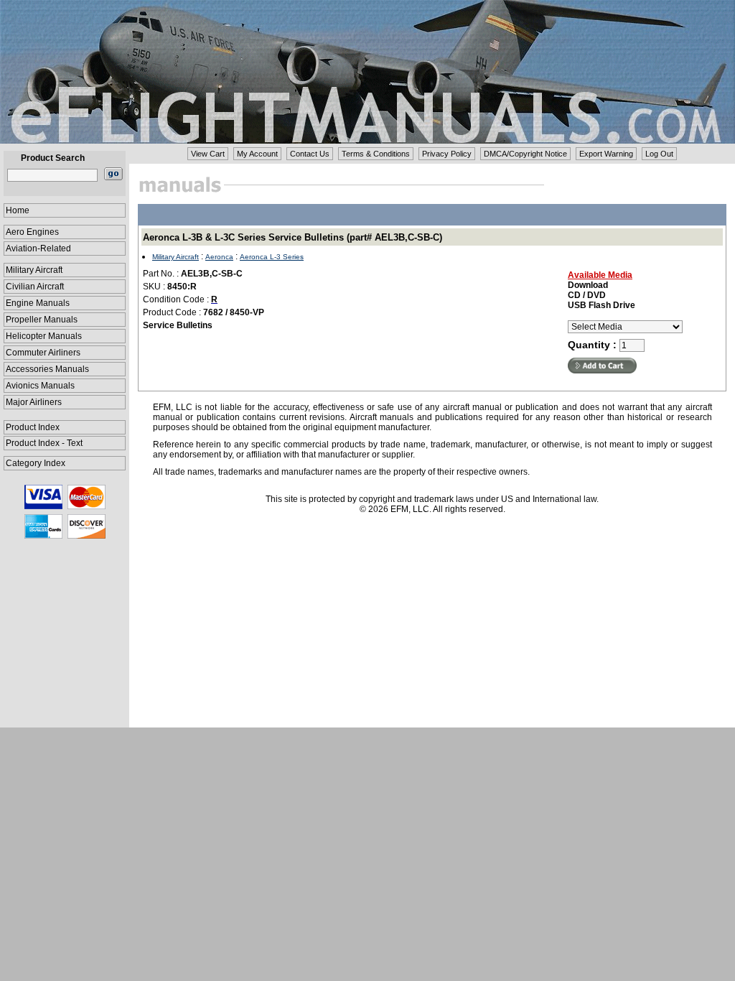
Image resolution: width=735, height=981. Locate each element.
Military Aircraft (34, 270)
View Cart (208, 153)
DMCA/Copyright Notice (525, 153)
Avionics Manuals (40, 386)
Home (17, 210)
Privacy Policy (447, 153)
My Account (257, 153)
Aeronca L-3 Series (272, 257)
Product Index (33, 427)
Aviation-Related (38, 248)
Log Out (659, 153)
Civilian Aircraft (35, 287)
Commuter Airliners (43, 353)
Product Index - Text (44, 443)
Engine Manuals (38, 303)
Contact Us (309, 153)
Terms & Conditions (376, 153)
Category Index (35, 463)
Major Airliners (34, 402)
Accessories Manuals (47, 369)
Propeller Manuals (42, 320)
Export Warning (606, 153)
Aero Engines (32, 232)
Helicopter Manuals (44, 336)
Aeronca (219, 257)
